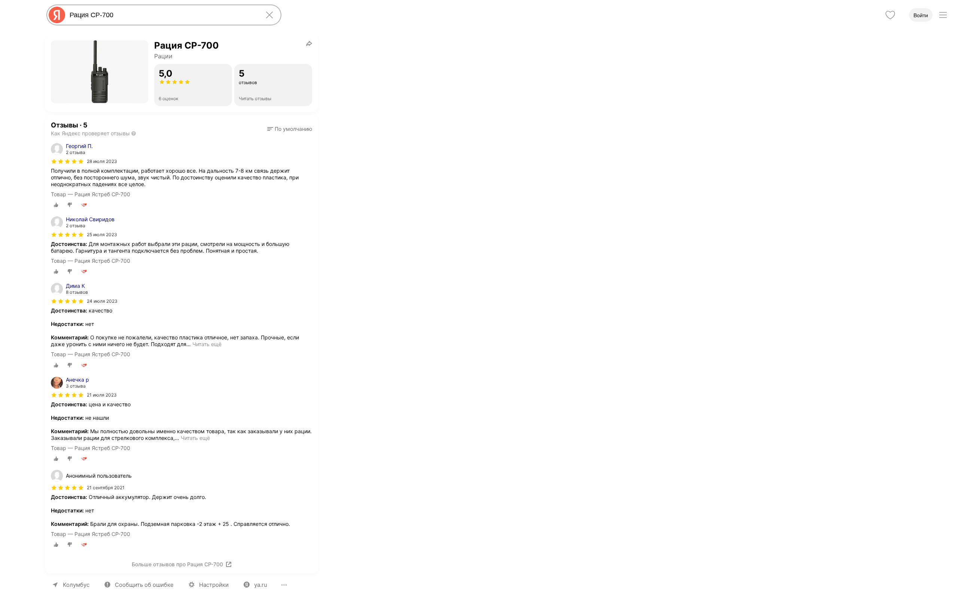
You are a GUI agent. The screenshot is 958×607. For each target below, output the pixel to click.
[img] (67, 161)
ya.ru (260, 584)
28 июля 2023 (102, 161)
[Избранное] (890, 15)
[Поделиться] (309, 43)
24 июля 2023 (102, 301)
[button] (289, 129)
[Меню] (943, 14)
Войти (920, 15)
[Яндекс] (57, 15)
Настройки (214, 584)
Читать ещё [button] (207, 344)
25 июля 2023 (102, 234)
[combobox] (162, 15)
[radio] (56, 205)
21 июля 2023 (102, 395)
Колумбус (76, 584)
